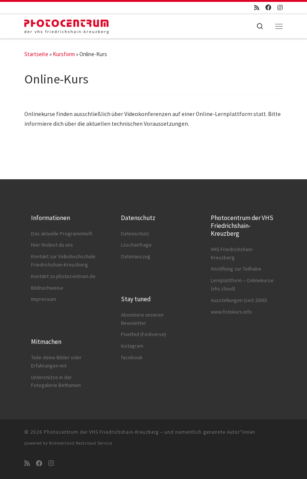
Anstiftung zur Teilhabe (236, 268)
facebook (132, 357)
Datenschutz (135, 233)
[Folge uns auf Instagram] (280, 7)
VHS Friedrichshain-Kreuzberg (232, 253)
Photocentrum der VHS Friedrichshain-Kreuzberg (101, 432)
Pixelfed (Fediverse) (143, 334)
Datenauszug (136, 256)
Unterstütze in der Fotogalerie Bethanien (56, 381)
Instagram (132, 345)
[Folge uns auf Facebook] (268, 7)
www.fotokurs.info (231, 311)
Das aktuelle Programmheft (61, 233)
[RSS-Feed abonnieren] (256, 7)
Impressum (43, 299)
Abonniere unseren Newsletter (142, 318)
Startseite (36, 54)
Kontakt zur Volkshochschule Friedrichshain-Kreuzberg (63, 260)
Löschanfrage (136, 244)
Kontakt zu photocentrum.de (63, 276)
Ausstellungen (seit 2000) (239, 300)
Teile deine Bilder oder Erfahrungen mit (56, 361)
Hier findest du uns (52, 244)
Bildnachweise (47, 287)
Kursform (64, 54)
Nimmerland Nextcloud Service (80, 443)
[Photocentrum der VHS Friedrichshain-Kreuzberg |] (66, 24)
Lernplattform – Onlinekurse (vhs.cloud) (242, 284)
